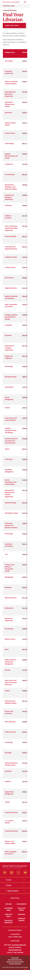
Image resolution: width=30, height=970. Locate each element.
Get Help (20, 952)
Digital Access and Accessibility (15, 961)
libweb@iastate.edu (15, 950)
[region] (15, 454)
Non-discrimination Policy (15, 959)
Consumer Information (15, 963)
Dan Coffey (25, 216)
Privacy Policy (15, 957)
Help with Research (10, 10)
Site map (8, 904)
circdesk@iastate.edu (19, 945)
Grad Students (21, 904)
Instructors (21, 914)
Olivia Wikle (26, 296)
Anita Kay (25, 112)
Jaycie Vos (25, 812)
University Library (9, 6)
